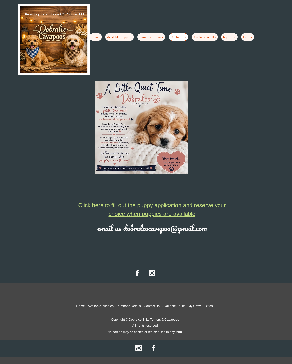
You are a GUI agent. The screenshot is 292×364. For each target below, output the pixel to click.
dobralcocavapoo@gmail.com (165, 228)
